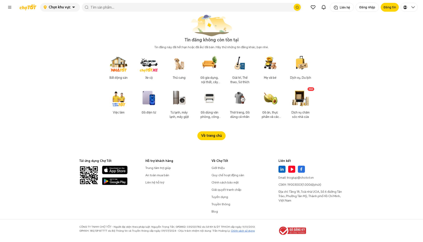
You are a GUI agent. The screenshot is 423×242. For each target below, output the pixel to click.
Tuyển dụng (220, 197)
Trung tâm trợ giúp (158, 168)
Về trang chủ (211, 135)
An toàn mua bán (157, 175)
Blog (215, 211)
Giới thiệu (218, 168)
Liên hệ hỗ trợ (154, 182)
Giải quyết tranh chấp (226, 190)
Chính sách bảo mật (225, 182)
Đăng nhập (367, 7)
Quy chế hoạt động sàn (228, 175)
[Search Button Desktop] (297, 7)
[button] (9, 7)
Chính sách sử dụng (243, 230)
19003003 (294, 185)
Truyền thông (221, 204)
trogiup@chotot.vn (300, 178)
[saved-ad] (313, 7)
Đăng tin (390, 7)
